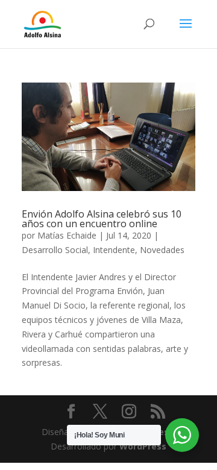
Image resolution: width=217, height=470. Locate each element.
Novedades (162, 249)
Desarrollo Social (55, 249)
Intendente (114, 249)
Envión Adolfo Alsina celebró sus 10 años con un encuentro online (101, 218)
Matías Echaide (66, 235)
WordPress (142, 446)
